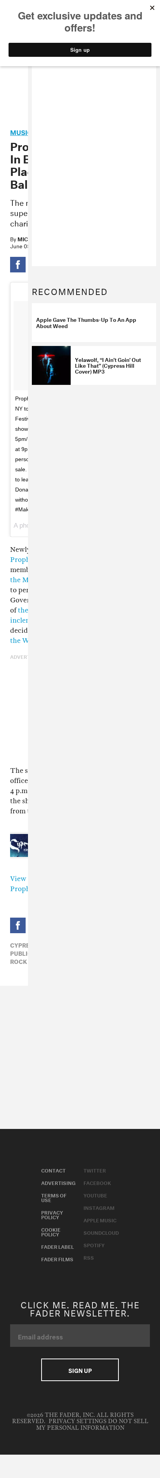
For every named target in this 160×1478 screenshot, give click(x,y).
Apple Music (100, 1219)
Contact (53, 1170)
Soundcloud (101, 1232)
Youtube (95, 1195)
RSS (88, 1257)
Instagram (99, 1207)
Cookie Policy (51, 1231)
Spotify (93, 1244)
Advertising (58, 1182)
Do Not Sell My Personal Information (92, 1424)
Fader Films (57, 1258)
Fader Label (57, 1246)
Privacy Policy (52, 1214)
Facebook (97, 1182)
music (21, 131)
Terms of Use (53, 1197)
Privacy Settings (77, 1421)
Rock (18, 961)
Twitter (94, 1170)
